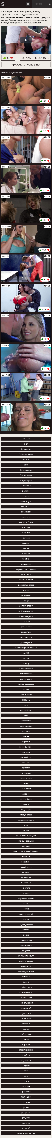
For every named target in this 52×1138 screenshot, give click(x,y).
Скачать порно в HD (27, 64)
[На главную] (2, 4)
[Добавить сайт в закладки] (28, 4)
